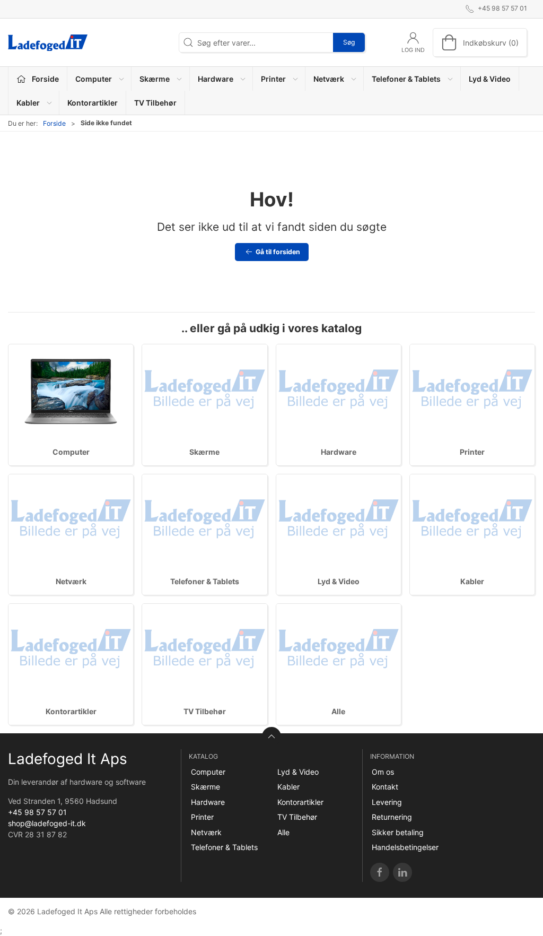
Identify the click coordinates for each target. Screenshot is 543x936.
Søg (349, 42)
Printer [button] (273, 78)
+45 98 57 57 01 (37, 812)
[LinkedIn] (402, 872)
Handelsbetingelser (405, 847)
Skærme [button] (154, 78)
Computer (71, 451)
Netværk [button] (328, 78)
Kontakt (385, 786)
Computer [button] (93, 78)
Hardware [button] (215, 78)
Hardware (338, 451)
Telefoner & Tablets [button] (406, 78)
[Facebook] (379, 872)
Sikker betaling (398, 832)
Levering (387, 802)
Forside (54, 123)
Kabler (472, 581)
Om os (383, 771)
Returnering (392, 816)
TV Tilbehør (155, 102)
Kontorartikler (92, 102)
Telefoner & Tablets (204, 581)
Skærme (204, 451)
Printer (472, 451)
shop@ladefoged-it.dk (47, 823)
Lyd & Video (490, 78)
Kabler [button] (28, 102)
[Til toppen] (271, 736)
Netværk (71, 581)
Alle (338, 711)
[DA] (47, 42)
